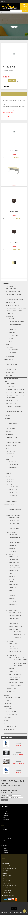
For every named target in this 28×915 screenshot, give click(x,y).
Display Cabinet (11, 445)
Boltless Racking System (17, 657)
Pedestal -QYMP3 (14, 211)
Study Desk (10, 481)
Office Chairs (11, 554)
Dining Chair (10, 386)
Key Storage (14, 623)
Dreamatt (13, 327)
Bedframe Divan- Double (14, 294)
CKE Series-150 (18, 751)
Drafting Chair (14, 565)
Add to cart (12, 80)
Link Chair (13, 573)
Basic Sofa (13, 643)
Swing (9, 700)
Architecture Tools (16, 612)
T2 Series (13, 607)
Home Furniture (12, 711)
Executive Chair (15, 567)
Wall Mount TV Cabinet (17, 498)
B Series (12, 581)
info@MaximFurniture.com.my (9, 895)
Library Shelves (15, 537)
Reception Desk (11, 688)
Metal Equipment (12, 532)
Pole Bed (9, 344)
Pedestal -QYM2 (14, 242)
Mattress (10, 316)
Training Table (14, 528)
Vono (11, 338)
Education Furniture (13, 515)
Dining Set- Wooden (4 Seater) (15, 389)
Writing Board (14, 629)
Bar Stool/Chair (12, 364)
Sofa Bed (9, 473)
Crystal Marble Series (11, 378)
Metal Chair (10, 372)
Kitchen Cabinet (12, 403)
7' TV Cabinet (14, 495)
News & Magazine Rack (17, 626)
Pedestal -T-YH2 (14, 273)
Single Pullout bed (10, 726)
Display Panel (14, 618)
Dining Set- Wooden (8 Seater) (15, 395)
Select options (16, 218)
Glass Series (11, 397)
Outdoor (7, 695)
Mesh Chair (13, 576)
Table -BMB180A (14, 181)
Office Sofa (10, 641)
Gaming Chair (14, 570)
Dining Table (7, 415)
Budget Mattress (15, 324)
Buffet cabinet (8, 359)
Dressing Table (11, 313)
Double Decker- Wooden (14, 310)
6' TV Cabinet (14, 492)
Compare (17, 81)
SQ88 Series (13, 604)
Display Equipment (15, 615)
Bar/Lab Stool (14, 556)
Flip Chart (13, 621)
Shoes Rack (10, 453)
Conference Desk (15, 509)
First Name (3, 795)
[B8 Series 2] (6, 770)
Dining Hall (7, 381)
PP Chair (9, 375)
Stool (9, 476)
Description (14, 93)
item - (24, 6)
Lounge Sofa (14, 649)
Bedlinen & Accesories (17, 321)
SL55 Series (13, 601)
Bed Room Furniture (10, 286)
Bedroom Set (11, 302)
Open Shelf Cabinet (16, 674)
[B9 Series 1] (6, 743)
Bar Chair (10, 426)
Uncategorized (8, 732)
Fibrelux (13, 329)
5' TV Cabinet (14, 489)
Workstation (11, 691)
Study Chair (10, 479)
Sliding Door (14, 349)
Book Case (10, 434)
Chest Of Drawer (12, 437)
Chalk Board (17, 631)
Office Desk (10, 579)
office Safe (13, 671)
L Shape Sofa (14, 467)
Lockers (12, 540)
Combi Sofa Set (14, 464)
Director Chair (14, 562)
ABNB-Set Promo (12, 423)
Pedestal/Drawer (15, 677)
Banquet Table (14, 517)
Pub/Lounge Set (11, 409)
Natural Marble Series (14, 406)
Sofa (8, 459)
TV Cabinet (10, 484)
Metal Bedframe (12, 341)
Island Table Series (13, 400)
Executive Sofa (14, 646)
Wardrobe (10, 347)
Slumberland (14, 335)
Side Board (7, 720)
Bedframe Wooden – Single (15, 299)
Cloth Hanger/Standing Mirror (16, 308)
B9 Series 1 (18, 742)
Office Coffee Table (16, 651)
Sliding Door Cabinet (16, 682)
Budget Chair (14, 559)
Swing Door (13, 352)
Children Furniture (13, 305)
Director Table (14, 584)
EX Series (13, 587)
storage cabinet (9, 729)
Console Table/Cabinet (14, 442)
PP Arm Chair (8, 703)
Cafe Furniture (9, 362)
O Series (12, 595)
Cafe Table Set (11, 369)
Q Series (12, 598)
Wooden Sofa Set (15, 470)
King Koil (12, 332)
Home (8, 29)
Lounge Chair (11, 451)
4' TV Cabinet (14, 486)
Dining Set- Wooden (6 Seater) (15, 392)
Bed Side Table (11, 288)
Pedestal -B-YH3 (14, 150)
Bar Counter (11, 428)
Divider (9, 448)
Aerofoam (13, 318)
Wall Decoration (12, 501)
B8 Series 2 (18, 768)
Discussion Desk (15, 512)
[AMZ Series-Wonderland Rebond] (6, 761)
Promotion (7, 706)
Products (12, 29)
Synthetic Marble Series (14, 411)
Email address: (4, 797)
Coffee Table (11, 440)
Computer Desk (15, 520)
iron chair (7, 418)
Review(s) (11, 70)
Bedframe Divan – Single (14, 291)
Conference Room (12, 507)
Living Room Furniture (11, 421)
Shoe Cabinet (8, 717)
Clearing (10, 708)
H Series (12, 593)
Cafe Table (10, 367)
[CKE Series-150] (6, 752)
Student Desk (14, 523)
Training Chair (14, 526)
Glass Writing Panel (20, 634)
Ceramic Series (11, 383)
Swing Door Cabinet (16, 685)
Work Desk (13, 551)
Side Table (10, 456)
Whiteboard (17, 637)
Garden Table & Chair (13, 697)
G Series (12, 590)
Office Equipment (12, 610)
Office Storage (11, 655)
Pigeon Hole (14, 545)
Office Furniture (9, 505)
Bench (9, 431)
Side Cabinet (14, 679)
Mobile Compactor (15, 542)
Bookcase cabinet (9, 356)
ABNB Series (13, 461)
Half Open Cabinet (15, 668)
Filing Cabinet (14, 534)
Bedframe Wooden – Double (15, 297)
